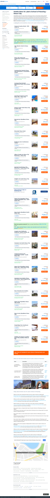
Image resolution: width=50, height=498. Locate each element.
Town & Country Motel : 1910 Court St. (21, 27)
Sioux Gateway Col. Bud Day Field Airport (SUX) (27, 481)
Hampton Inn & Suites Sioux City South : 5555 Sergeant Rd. (22, 279)
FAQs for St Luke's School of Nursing (6, 20)
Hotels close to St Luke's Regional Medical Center (20, 475)
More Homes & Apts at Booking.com (20, 190)
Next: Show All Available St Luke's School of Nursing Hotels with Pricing (30, 353)
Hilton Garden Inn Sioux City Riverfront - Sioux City (21, 155)
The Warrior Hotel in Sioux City (21, 46)
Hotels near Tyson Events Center (30, 479)
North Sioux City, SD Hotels (17, 469)
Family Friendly (5, 44)
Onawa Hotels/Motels (28, 470)
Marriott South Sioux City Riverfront (20, 395)
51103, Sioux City (15, 487)
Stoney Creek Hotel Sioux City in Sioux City (22, 108)
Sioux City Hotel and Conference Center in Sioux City (21, 58)
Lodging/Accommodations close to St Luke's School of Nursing (6, 14)
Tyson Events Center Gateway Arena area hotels (28, 478)
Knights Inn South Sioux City (21, 178)
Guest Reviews (45, 29)
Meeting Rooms (5, 42)
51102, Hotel (26, 486)
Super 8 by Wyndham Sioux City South (21, 302)
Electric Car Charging (6, 47)
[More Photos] (35, 31)
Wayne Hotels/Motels (35, 470)
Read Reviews (46, 157)
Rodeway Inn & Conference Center (21, 142)
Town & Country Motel (17, 404)
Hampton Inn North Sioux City (22, 243)
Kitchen (4, 43)
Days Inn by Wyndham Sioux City (21, 314)
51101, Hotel (35, 486)
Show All (30, 472)
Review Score (46, 269)
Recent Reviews (45, 49)
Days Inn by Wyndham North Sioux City (21, 213)
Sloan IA (43, 469)
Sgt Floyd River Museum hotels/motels (18, 479)
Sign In (47, 1)
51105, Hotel (25, 487)
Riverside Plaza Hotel (19, 131)
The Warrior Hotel (17, 400)
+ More (3, 48)
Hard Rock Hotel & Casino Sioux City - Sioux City (21, 96)
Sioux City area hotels (16, 468)
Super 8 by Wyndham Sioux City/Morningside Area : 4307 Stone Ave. (21, 199)
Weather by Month (5, 19)
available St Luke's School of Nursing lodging (25, 19)
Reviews (46, 86)
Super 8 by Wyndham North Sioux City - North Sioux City (21, 267)
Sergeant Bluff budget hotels (26, 469)
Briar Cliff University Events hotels (30, 477)
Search (44, 440)
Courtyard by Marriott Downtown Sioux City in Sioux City (22, 84)
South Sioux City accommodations (25, 468)
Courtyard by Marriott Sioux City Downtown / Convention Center (21, 71)
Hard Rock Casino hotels (16, 478)
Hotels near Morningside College (40, 479)
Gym (4, 41)
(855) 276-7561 (39, 40)
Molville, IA (32, 469)
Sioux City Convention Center (40, 477)
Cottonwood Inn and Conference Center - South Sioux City (21, 254)
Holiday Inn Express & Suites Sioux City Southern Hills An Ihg (21, 337)
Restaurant (4, 45)
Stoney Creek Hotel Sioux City (32, 425)
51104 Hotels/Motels (16, 486)
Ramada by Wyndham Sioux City (21, 120)
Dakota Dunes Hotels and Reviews (36, 468)
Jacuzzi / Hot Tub (5, 46)
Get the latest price (46, 365)
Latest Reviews (45, 61)
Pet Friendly (5, 36)
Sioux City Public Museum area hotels (18, 477)
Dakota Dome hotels (16, 481)
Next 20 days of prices (5, 16)
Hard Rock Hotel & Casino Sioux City (26, 400)
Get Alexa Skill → (20, 42)
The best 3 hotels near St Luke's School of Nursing (5, 18)
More (39, 1)
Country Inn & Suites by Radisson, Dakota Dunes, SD (21, 232)
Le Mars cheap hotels (16, 470)
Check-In (19, 6)
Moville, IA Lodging (38, 469)
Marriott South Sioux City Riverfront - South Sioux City (21, 168)
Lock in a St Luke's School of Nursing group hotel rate (35, 20)
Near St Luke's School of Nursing (11, 6)
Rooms (34, 6)
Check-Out (27, 6)
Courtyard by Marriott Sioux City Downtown (33, 395)
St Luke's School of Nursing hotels (33, 475)
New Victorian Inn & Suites (21, 290)
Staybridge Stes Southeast (21, 325)
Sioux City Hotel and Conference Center (37, 404)
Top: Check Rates (4, 12)
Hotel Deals (27, 1)
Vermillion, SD (22, 470)
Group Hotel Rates (33, 1)
